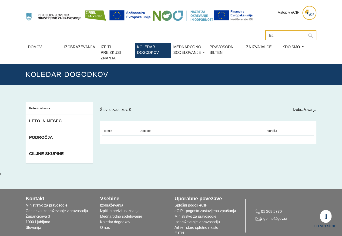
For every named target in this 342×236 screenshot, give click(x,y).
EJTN (179, 233)
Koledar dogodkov (115, 222)
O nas (105, 228)
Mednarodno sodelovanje (121, 216)
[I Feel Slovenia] (95, 13)
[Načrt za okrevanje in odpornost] (183, 15)
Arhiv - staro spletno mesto (196, 228)
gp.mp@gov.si (274, 218)
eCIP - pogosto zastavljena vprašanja (205, 211)
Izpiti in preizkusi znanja (120, 211)
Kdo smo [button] (291, 47)
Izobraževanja (79, 47)
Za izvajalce (259, 47)
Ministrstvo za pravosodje (195, 216)
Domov (35, 47)
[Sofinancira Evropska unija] (131, 15)
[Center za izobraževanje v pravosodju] (54, 13)
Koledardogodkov (148, 50)
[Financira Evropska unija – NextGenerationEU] (233, 15)
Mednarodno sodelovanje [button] (187, 50)
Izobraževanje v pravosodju (197, 222)
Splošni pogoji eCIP (191, 205)
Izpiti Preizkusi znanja (111, 52)
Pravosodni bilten (222, 50)
